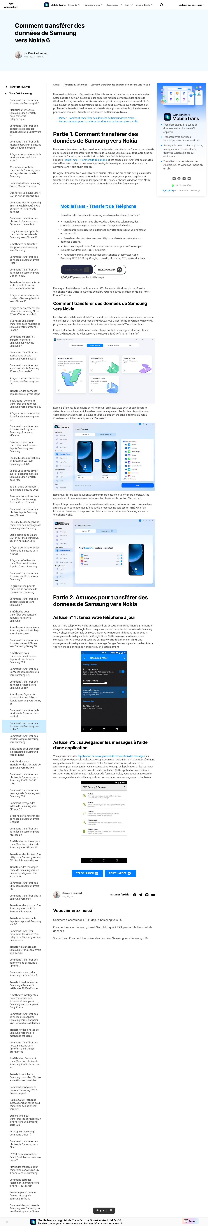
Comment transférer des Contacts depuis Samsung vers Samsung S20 (24, 671)
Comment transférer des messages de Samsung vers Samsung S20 (25, 793)
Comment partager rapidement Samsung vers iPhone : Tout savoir (24, 1182)
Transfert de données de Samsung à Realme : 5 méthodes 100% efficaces (24, 985)
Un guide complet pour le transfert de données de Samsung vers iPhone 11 (24, 234)
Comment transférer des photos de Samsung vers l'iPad (24, 1144)
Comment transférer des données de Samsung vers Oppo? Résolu (24, 272)
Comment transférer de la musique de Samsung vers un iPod (24, 713)
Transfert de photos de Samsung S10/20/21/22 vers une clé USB (25, 949)
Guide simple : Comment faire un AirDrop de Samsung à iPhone (23, 1195)
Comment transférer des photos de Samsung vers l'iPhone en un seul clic (24, 221)
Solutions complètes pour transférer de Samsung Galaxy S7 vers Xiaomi (24, 499)
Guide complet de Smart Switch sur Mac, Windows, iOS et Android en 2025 (24, 537)
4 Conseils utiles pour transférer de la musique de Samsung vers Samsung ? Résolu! (25, 325)
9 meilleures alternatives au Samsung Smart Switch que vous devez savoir (25, 630)
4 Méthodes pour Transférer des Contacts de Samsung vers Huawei (25, 764)
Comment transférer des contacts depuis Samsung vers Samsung (24, 739)
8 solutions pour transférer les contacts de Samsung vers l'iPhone (25, 751)
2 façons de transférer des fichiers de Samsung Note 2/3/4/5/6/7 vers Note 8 (25, 311)
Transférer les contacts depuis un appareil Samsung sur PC (25, 921)
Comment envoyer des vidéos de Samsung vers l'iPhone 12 (23, 806)
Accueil (56, 85)
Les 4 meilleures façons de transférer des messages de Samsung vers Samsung (25, 525)
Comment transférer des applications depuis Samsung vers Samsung (24, 355)
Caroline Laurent (38, 53)
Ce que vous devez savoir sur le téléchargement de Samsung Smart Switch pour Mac (24, 475)
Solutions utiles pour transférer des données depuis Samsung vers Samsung (23, 447)
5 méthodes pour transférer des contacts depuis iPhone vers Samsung (23, 616)
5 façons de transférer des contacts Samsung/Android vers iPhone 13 (25, 298)
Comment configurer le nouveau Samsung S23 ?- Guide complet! (24, 1090)
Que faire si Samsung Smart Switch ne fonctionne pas (25, 194)
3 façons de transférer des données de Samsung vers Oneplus (25, 818)
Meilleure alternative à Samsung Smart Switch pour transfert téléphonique (23, 115)
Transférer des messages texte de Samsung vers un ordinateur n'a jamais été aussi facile (24, 872)
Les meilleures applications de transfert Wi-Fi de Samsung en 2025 (25, 461)
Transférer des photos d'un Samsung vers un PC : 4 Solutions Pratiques (25, 908)
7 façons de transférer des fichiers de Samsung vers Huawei (25, 550)
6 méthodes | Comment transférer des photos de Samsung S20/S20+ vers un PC (25, 1063)
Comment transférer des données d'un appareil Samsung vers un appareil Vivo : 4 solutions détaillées (25, 1018)
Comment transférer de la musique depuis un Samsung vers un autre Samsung (25, 144)
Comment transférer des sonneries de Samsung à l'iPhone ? (24, 962)
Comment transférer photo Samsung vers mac (25, 897)
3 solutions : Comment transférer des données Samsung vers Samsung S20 (25, 403)
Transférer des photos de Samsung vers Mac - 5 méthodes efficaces (24, 1032)
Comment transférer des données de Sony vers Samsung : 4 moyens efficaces (24, 431)
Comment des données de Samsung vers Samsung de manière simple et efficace (25, 1208)
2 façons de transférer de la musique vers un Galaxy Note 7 (25, 157)
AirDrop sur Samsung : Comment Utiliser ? (22, 1133)
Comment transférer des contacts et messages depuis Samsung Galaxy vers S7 (25, 130)
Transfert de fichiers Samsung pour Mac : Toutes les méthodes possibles (25, 1077)
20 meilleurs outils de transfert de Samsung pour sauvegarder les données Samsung (25, 172)
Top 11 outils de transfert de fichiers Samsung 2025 (24, 488)
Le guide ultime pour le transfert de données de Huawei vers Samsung (23, 589)
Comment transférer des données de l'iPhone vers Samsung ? (24, 576)
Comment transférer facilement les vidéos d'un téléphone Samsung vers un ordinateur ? (25, 936)
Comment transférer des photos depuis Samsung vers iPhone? (24, 512)
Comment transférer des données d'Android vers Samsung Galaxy (24, 684)
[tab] (24, 87)
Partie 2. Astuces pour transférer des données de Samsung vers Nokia (98, 121)
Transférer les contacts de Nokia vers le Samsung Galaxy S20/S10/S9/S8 (25, 285)
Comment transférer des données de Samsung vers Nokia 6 (24, 726)
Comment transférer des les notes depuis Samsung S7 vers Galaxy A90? (24, 368)
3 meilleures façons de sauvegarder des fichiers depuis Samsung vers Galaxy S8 (25, 699)
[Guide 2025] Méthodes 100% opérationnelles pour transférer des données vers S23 (25, 1104)
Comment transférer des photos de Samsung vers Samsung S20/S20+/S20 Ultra (24, 779)
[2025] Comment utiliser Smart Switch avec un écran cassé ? (25, 1157)
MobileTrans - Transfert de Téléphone (85, 159)
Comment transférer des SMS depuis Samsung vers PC (24, 885)
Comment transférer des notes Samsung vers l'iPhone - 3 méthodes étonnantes (24, 1047)
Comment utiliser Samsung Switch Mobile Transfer (25, 185)
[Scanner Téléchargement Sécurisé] (184, 178)
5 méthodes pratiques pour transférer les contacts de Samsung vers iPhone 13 (25, 844)
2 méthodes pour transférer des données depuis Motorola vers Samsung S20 (23, 658)
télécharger (85, 873)
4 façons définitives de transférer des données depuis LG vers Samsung (23, 563)
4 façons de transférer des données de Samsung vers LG (25, 381)
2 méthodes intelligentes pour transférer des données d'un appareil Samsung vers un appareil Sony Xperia (24, 1001)
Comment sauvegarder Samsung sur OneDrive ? (23, 974)
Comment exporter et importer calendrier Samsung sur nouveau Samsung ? (22, 341)
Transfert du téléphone (75, 85)
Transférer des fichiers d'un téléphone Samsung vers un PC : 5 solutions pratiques (25, 857)
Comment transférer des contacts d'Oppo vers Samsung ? (24, 601)
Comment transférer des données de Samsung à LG (24, 102)
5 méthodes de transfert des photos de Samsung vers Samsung (23, 247)
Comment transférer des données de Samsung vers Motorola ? (24, 831)
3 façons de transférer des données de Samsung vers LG (25, 416)
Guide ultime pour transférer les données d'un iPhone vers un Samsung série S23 (25, 1120)
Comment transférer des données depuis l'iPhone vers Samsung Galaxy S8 (24, 643)
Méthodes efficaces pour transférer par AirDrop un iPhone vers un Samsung (24, 1170)
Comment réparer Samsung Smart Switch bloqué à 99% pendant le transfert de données (25, 207)
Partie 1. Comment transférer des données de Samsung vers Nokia (96, 118)
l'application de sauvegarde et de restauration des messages (111, 756)
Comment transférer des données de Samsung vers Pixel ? (24, 259)
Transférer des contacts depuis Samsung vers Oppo (25, 392)
